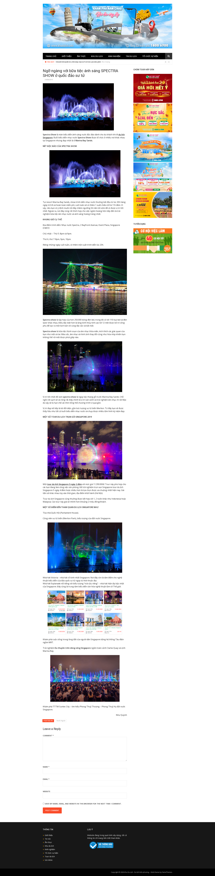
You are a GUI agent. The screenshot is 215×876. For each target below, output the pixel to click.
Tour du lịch (50, 856)
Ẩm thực (48, 842)
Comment (48, 735)
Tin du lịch (131, 56)
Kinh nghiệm (114, 56)
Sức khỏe (49, 860)
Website (46, 791)
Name (46, 767)
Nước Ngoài (61, 720)
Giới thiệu (67, 56)
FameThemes (167, 872)
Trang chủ (51, 56)
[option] (113, 62)
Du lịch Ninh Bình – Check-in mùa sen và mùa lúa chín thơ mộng (83, 62)
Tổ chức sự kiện (150, 56)
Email (46, 779)
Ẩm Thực (81, 56)
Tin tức (48, 839)
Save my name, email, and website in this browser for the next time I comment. (83, 804)
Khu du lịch (97, 56)
